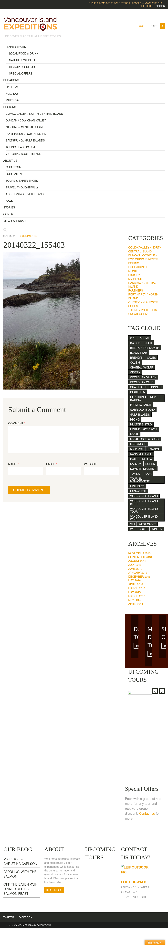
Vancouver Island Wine (144, 517)
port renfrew (141, 459)
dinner (156, 387)
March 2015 (136, 596)
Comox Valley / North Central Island (34, 113)
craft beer (138, 387)
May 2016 (134, 580)
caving (135, 362)
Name (13, 464)
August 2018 (137, 561)
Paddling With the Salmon (19, 874)
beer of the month (144, 348)
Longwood (138, 444)
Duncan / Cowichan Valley (26, 120)
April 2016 (135, 584)
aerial (144, 338)
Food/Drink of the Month (142, 269)
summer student (143, 469)
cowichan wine (141, 382)
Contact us (147, 813)
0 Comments (28, 236)
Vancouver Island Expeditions (32, 925)
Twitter (8, 917)
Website (90, 464)
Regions (9, 107)
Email (51, 464)
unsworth (138, 491)
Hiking (135, 419)
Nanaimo (153, 449)
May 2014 (134, 600)
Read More (54, 890)
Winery (156, 529)
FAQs (9, 200)
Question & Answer (143, 302)
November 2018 (139, 553)
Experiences (16, 46)
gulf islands (140, 414)
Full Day (12, 93)
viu (132, 524)
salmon (136, 464)
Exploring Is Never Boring (143, 261)
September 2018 (140, 557)
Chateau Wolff (141, 367)
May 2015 (134, 592)
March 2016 (136, 588)
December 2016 (139, 576)
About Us (10, 160)
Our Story (13, 167)
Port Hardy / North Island (26, 133)
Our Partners (16, 174)
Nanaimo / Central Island (25, 127)
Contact (9, 214)
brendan (136, 357)
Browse (137, 646)
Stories (9, 207)
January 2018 (137, 572)
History (134, 275)
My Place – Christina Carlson (20, 861)
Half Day (12, 87)
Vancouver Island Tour (144, 510)
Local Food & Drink (23, 53)
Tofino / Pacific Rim (20, 147)
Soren (133, 306)
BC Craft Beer (141, 343)
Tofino (135, 473)
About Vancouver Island (25, 194)
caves (151, 357)
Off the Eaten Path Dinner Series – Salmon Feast (20, 889)
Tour (148, 473)
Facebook (25, 917)
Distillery (137, 392)
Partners (135, 290)
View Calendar (14, 221)
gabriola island (142, 409)
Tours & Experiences (22, 180)
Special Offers (20, 73)
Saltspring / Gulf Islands (25, 140)
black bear (138, 352)
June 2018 (135, 568)
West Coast (139, 529)
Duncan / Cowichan (143, 255)
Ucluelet (137, 486)
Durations (11, 80)
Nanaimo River (141, 454)
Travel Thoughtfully (22, 187)
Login (142, 26)
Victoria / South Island (23, 154)
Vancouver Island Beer (144, 502)
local (134, 434)
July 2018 (134, 565)
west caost (147, 524)
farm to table (140, 404)
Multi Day (13, 100)
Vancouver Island (144, 496)
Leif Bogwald (133, 882)
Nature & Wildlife (22, 60)
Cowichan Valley (143, 377)
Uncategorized (139, 314)
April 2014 (135, 604)
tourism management (139, 479)
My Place (135, 279)
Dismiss (160, 6)
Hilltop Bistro (141, 424)
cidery (135, 372)
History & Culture (23, 67)
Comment (16, 423)
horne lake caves (143, 429)
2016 (133, 338)
